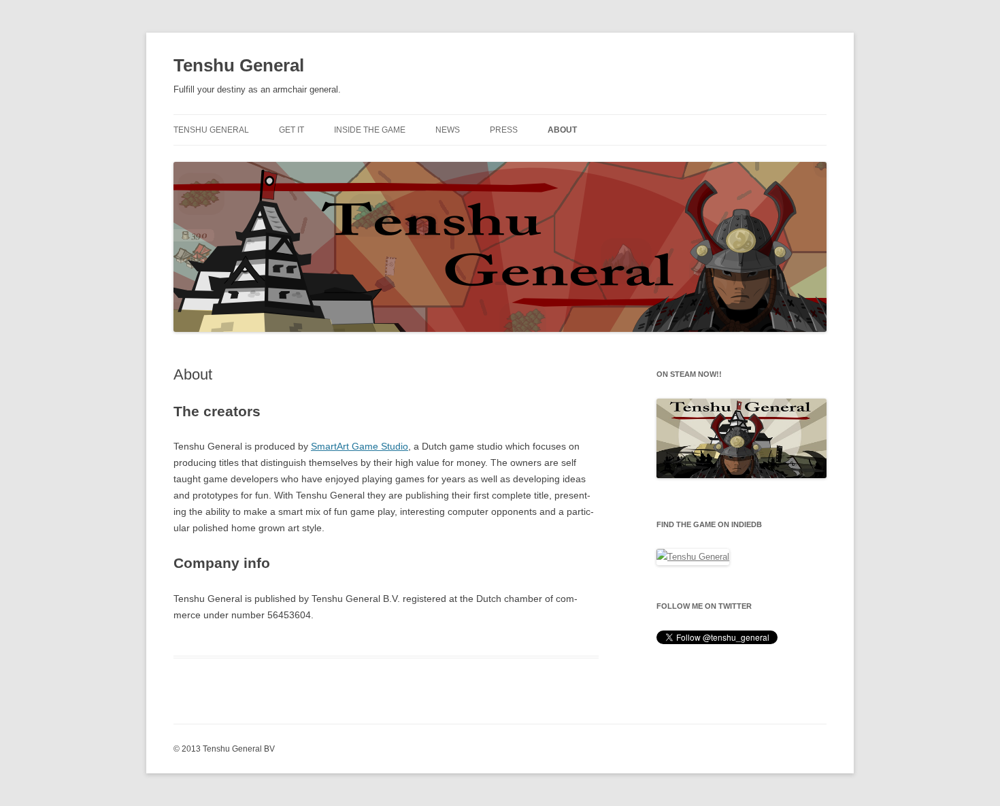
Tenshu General (238, 65)
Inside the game (369, 130)
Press (504, 130)
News (447, 130)
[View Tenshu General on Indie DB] (692, 557)
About (562, 130)
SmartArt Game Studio (359, 446)
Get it (291, 130)
